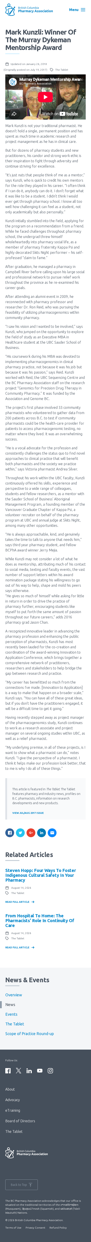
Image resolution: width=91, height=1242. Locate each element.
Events (11, 1014)
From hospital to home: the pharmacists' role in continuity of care (39, 920)
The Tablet (14, 1024)
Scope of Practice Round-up (29, 1034)
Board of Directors (20, 1121)
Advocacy (12, 1100)
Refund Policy (58, 1227)
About (10, 1089)
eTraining (12, 1110)
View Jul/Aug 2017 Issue (28, 813)
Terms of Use (13, 1227)
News (10, 1004)
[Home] (31, 10)
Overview (13, 995)
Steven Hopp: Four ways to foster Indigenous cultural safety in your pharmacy (40, 875)
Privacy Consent (35, 1227)
